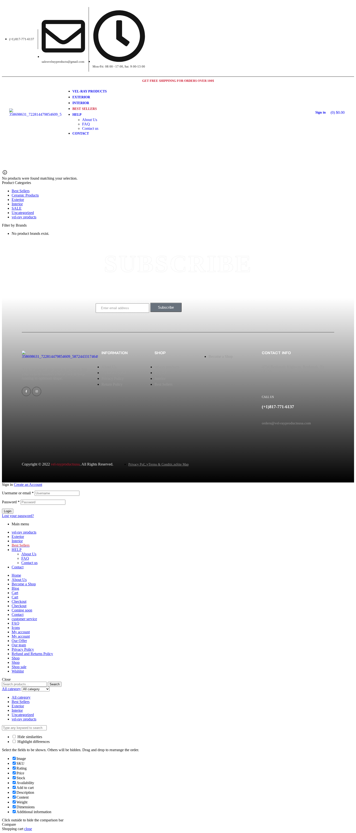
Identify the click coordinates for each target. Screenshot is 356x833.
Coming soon (22, 610)
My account (21, 632)
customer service (24, 619)
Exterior (18, 200)
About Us (28, 554)
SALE (17, 208)
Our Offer (19, 641)
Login (7, 511)
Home (16, 575)
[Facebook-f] (26, 391)
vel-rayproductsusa (65, 464)
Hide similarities (29, 737)
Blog (15, 588)
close (28, 829)
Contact (17, 567)
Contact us (29, 563)
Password (11, 502)
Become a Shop (24, 584)
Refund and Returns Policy (32, 654)
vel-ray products (24, 217)
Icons (16, 628)
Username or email (18, 493)
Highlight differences (33, 742)
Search (55, 684)
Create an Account (28, 484)
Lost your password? (18, 516)
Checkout (19, 601)
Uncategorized (23, 213)
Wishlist (18, 671)
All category (21, 697)
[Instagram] (36, 391)
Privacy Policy (23, 649)
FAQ (25, 558)
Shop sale (19, 667)
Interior (17, 204)
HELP (17, 550)
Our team (19, 645)
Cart (15, 593)
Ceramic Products (25, 195)
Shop (16, 658)
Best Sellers (21, 191)
